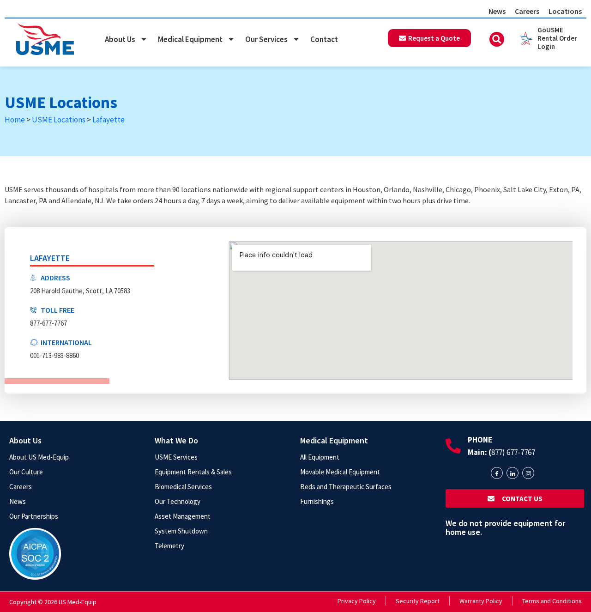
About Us (120, 39)
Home (15, 120)
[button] (497, 39)
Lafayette (108, 120)
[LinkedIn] (513, 473)
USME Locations (58, 120)
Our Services (266, 39)
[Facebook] (497, 473)
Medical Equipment (190, 39)
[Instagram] (528, 473)
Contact (324, 39)
